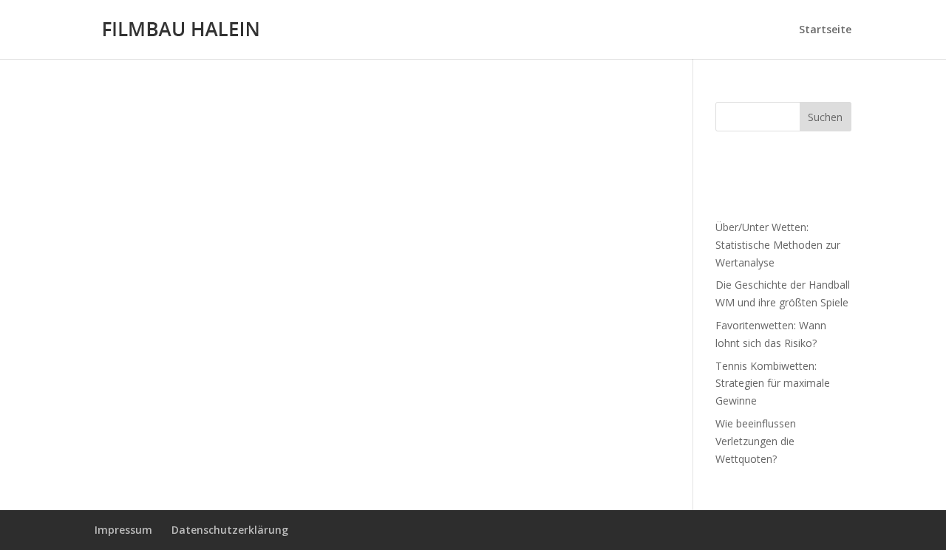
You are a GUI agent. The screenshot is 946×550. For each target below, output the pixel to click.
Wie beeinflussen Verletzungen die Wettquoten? (755, 441)
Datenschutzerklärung (229, 530)
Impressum (123, 530)
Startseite (825, 30)
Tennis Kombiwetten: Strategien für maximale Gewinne (772, 383)
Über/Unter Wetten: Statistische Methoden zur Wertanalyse (777, 244)
